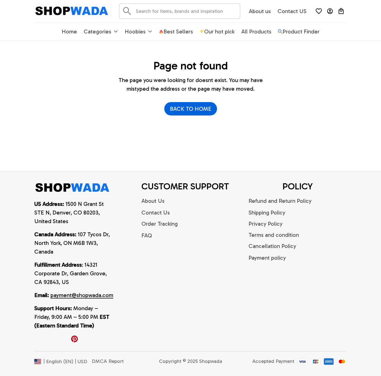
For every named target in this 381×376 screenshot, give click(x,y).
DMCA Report (108, 361)
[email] (81, 295)
